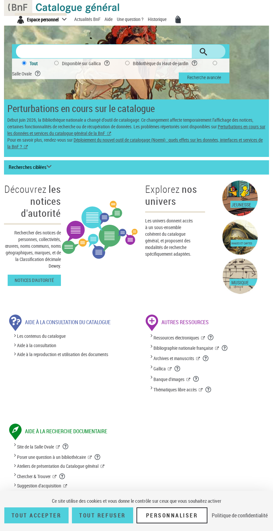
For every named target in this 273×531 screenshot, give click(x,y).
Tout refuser (102, 515)
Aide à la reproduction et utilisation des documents (62, 354)
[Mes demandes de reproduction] (178, 20)
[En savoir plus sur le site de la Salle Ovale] (66, 446)
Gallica (159, 368)
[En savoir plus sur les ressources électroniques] (211, 337)
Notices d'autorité (34, 280)
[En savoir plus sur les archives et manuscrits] (206, 358)
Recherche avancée (204, 77)
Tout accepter (37, 515)
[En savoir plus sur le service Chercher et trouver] (62, 476)
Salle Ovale (22, 73)
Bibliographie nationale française (183, 348)
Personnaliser (172, 515)
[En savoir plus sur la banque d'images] (196, 378)
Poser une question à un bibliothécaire (51, 457)
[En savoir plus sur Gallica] (177, 368)
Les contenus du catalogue (41, 336)
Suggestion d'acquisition (39, 485)
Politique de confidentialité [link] (240, 515)
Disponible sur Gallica (81, 63)
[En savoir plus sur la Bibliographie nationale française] (225, 347)
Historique (157, 19)
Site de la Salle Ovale (35, 447)
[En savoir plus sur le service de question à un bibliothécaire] (98, 457)
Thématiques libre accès (175, 389)
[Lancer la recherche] (203, 52)
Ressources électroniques (176, 337)
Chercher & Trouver (34, 476)
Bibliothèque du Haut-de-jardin (160, 63)
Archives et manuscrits (173, 358)
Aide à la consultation (36, 345)
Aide (109, 19)
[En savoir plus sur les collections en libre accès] (208, 389)
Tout (34, 63)
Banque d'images (168, 379)
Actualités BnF (88, 19)
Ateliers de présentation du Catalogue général (58, 466)
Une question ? (130, 19)
